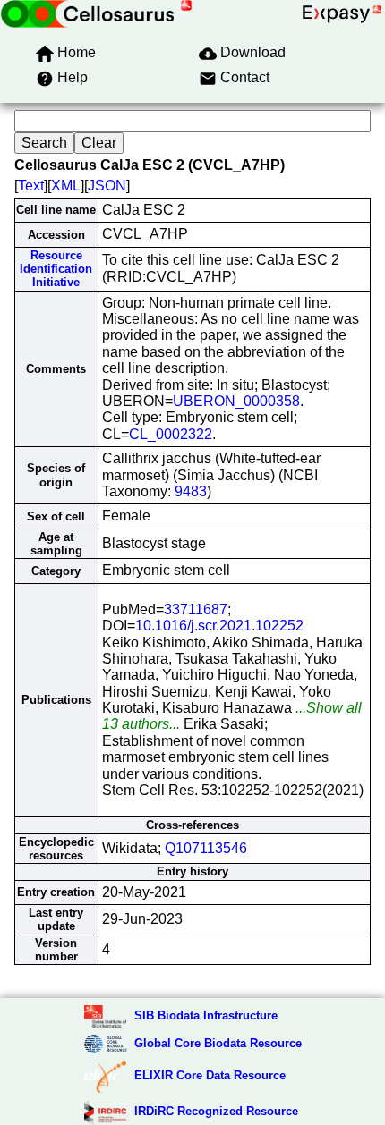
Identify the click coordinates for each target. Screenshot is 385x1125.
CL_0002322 (170, 434)
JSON (107, 185)
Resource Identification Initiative (56, 269)
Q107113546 (206, 848)
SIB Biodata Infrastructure (206, 1015)
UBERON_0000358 (236, 401)
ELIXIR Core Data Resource (210, 1075)
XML (66, 185)
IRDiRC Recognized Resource (216, 1111)
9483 (191, 491)
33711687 (195, 609)
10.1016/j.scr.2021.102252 (219, 625)
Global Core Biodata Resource (218, 1043)
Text (31, 185)
